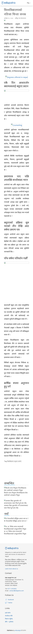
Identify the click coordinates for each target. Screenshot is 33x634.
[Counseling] (16, 125)
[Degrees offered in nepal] (16, 77)
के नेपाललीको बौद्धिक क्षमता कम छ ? (15, 521)
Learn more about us (11, 569)
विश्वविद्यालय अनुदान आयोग (14, 461)
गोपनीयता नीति (8, 616)
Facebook (11, 599)
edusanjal (18, 630)
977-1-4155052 (12, 589)
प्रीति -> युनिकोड (9, 622)
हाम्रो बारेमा (8, 613)
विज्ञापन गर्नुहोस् (9, 619)
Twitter (10, 602)
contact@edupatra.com (16, 591)
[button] (29, 3)
